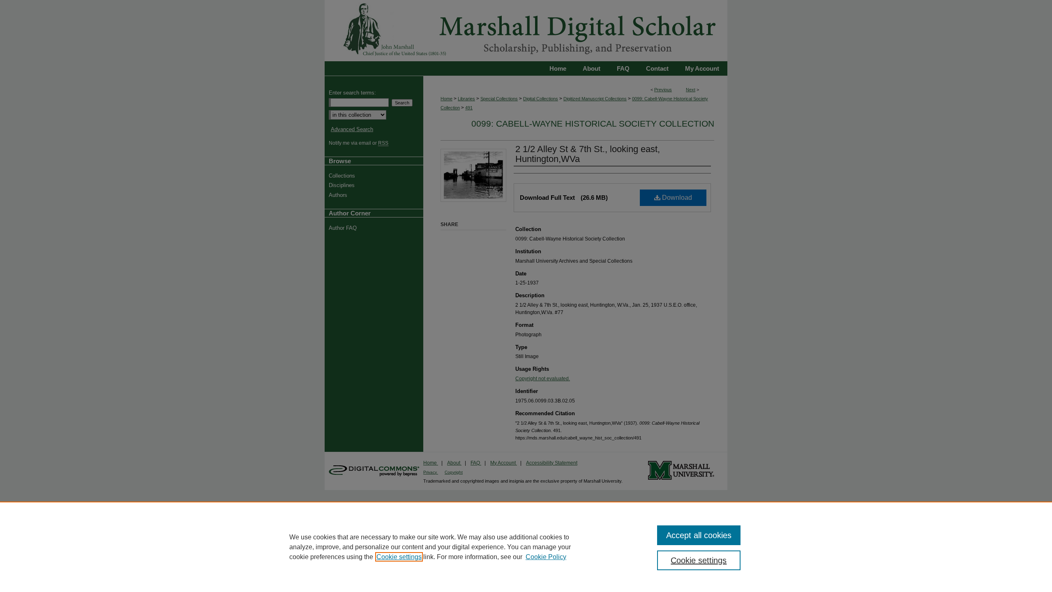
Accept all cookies (698, 535)
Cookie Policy (546, 556)
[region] (526, 547)
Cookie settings (399, 556)
